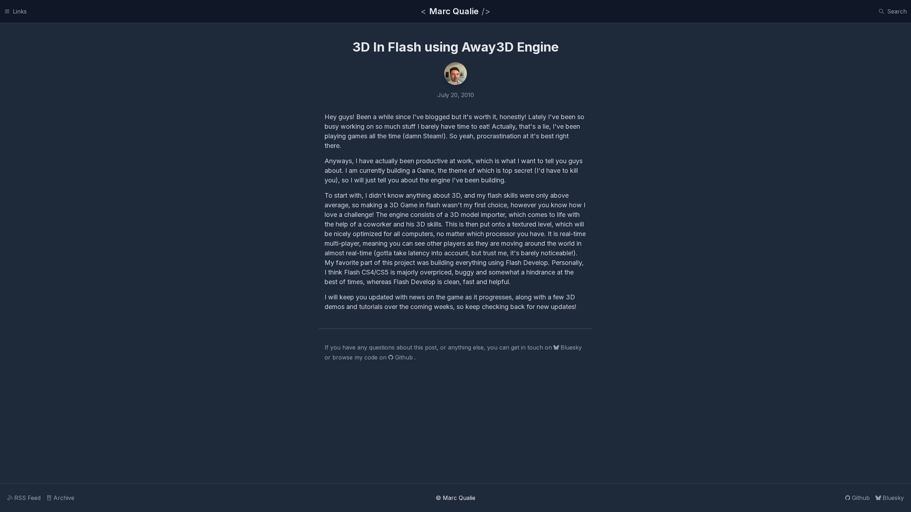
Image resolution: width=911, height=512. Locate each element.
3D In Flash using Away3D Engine (455, 47)
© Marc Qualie (455, 497)
